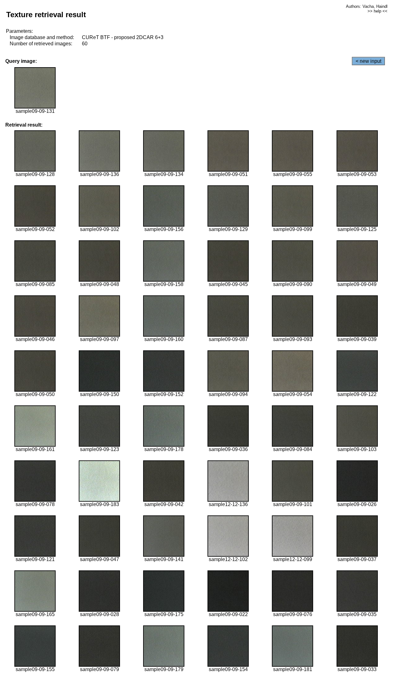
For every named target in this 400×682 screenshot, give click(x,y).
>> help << (378, 11)
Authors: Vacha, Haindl (367, 6)
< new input (368, 61)
